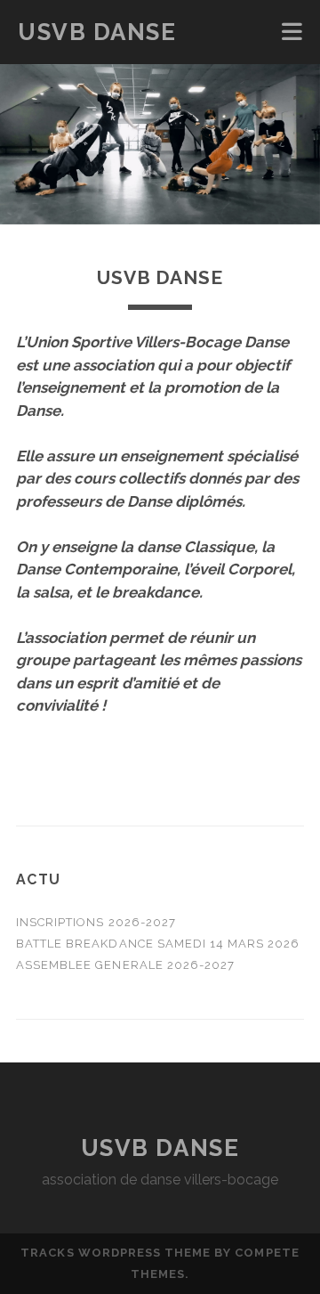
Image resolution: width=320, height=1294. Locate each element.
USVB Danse (97, 32)
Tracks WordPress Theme (115, 1252)
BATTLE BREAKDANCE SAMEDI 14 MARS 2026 (158, 943)
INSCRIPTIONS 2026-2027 (96, 922)
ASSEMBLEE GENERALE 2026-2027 (125, 965)
